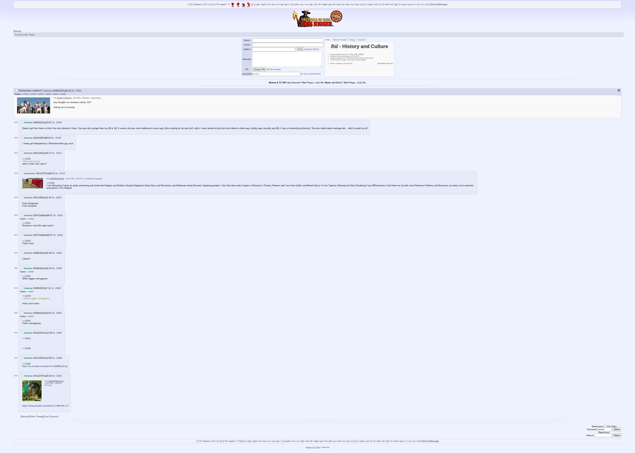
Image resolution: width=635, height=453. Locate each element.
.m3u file (319, 82)
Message (247, 59)
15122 (62, 173)
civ (302, 4)
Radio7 (338, 82)
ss (422, 4)
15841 (59, 313)
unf (427, 4)
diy (311, 4)
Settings (352, 40)
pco (410, 4)
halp (325, 4)
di (383, 4)
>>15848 (62, 94)
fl (217, 4)
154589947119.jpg (57, 179)
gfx (258, 4)
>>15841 (54, 94)
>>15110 (25, 94)
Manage (442, 4)
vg (281, 4)
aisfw (296, 4)
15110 (59, 153)
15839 (59, 268)
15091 (79, 90)
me (273, 4)
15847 (59, 333)
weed (222, 4)
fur (391, 4)
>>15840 (30, 272)
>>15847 (30, 292)
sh (418, 4)
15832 (60, 215)
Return (17, 31)
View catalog (361, 60)
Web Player (307, 82)
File (247, 69)
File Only (611, 426)
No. (74, 90)
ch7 (205, 4)
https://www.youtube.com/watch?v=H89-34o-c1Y (45, 406)
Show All (389, 63)
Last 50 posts (51, 416)
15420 (59, 197)
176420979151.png (56, 381)
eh (316, 4)
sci (352, 4)
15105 (58, 138)
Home (434, 4)
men (404, 4)
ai (365, 4)
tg (357, 4)
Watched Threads (340, 40)
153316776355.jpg (64, 98)
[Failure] (240, 4)
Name (247, 40)
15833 (60, 235)
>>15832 (39, 94)
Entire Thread (36, 416)
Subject (247, 49)
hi (269, 4)
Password (247, 74)
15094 (59, 122)
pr (343, 4)
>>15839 (47, 94)
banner (198, 4)
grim (264, 4)
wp (286, 4)
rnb (347, 4)
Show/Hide (381, 63)
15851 (59, 376)
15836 (59, 253)
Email (247, 45)
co (306, 4)
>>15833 (30, 219)
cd (376, 4)
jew (330, 4)
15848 (59, 358)
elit (387, 4)
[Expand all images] (619, 90)
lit (334, 4)
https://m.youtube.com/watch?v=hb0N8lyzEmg (44, 366)
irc (210, 4)
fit (320, 4)
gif (396, 4)
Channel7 (361, 40)
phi (338, 4)
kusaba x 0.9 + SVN (313, 447)
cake (370, 4)
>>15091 (26, 159)
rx (277, 4)
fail (240, 441)
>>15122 (32, 94)
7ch (191, 4)
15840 (58, 288)
